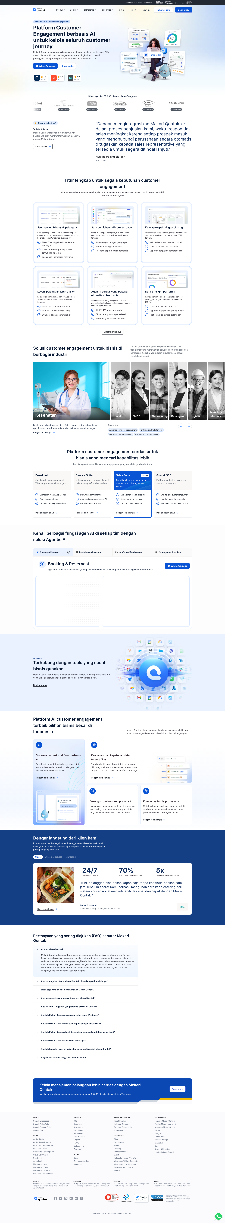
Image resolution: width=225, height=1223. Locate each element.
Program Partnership (123, 1127)
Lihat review (41, 146)
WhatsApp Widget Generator (126, 1161)
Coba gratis (183, 10)
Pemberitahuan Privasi (164, 1152)
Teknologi (78, 1149)
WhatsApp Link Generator (125, 1164)
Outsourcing (79, 1146)
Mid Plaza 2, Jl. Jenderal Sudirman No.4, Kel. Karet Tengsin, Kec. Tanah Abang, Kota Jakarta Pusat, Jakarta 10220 (51, 1186)
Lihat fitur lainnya (112, 331)
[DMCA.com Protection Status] (157, 1198)
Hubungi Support (121, 1124)
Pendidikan (78, 1130)
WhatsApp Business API (43, 1145)
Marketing (71, 857)
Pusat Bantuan (120, 1121)
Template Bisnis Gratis (123, 1167)
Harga (157, 1130)
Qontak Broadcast (41, 1121)
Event (116, 1155)
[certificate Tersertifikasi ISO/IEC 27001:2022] (189, 2)
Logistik (77, 1140)
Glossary (117, 1148)
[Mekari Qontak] (44, 10)
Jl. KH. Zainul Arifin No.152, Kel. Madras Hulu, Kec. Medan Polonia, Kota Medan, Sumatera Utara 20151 (172, 1185)
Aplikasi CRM (38, 1139)
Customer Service (81, 1161)
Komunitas (118, 1130)
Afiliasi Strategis (161, 1140)
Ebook (116, 1145)
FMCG (76, 1143)
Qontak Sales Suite (41, 1124)
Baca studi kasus (45, 909)
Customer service (53, 857)
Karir (156, 1146)
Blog (116, 1139)
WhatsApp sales (47, 66)
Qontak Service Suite (42, 1127)
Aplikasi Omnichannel (42, 1142)
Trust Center (160, 1136)
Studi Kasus (119, 1142)
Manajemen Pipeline (41, 1170)
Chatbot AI (37, 1158)
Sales (38, 857)
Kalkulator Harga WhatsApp (126, 1158)
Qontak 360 (38, 1130)
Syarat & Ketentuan (163, 1149)
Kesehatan (78, 1127)
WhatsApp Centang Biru (43, 1152)
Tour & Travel (79, 1136)
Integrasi (158, 1133)
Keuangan (78, 1124)
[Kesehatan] (71, 391)
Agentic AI (37, 1161)
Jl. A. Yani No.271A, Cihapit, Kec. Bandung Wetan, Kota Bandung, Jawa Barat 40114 (131, 1185)
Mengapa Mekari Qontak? (166, 1127)
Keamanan (159, 1143)
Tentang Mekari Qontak (165, 1121)
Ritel (75, 1121)
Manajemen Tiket (40, 1167)
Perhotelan (78, 1133)
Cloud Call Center (40, 1155)
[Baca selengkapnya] (112, 232)
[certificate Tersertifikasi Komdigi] (179, 2)
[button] (68, 552)
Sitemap (117, 1170)
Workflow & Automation (43, 1173)
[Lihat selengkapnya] (58, 232)
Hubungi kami (163, 10)
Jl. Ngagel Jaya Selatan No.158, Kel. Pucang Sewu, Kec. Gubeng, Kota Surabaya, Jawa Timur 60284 (92, 1185)
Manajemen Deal (40, 1164)
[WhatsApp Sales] (218, 1216)
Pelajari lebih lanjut (42, 432)
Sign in (146, 10)
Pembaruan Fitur (121, 1152)
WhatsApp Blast (40, 1148)
